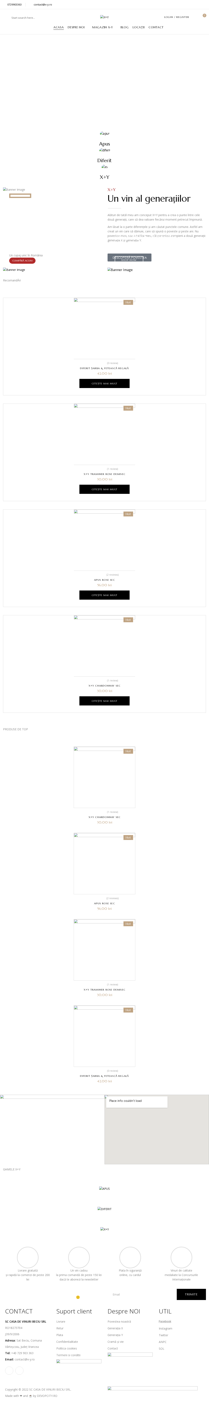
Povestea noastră (119, 1321)
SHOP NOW (129, 259)
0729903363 (14, 4)
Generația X (115, 1328)
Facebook (165, 1321)
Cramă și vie (116, 1342)
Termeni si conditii (68, 1355)
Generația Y (115, 1335)
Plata (59, 1335)
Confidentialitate (67, 1342)
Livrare (60, 1321)
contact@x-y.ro (43, 4)
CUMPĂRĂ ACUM (22, 260)
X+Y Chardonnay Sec (105, 685)
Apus (104, 144)
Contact (113, 1348)
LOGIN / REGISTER (176, 17)
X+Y (104, 177)
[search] (7, 17)
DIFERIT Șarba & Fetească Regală (104, 368)
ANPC (163, 1342)
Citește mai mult (104, 383)
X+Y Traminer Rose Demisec (104, 474)
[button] (203, 17)
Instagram (165, 1328)
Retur (59, 1328)
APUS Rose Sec (104, 579)
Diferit (104, 160)
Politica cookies (66, 1348)
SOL (161, 1348)
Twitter (163, 1335)
